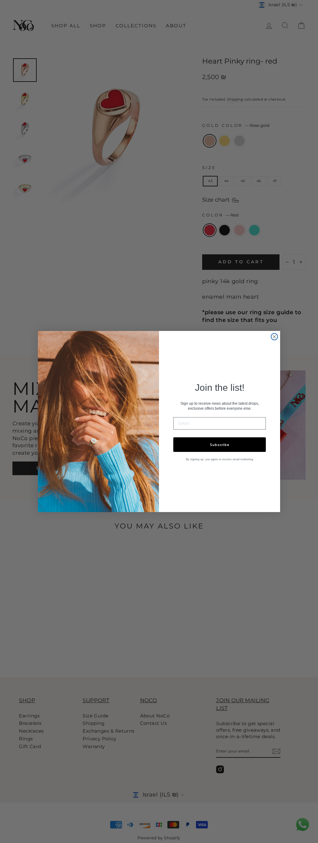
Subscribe (219, 445)
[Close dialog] (274, 336)
